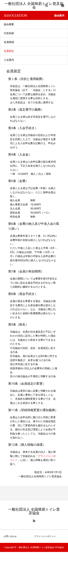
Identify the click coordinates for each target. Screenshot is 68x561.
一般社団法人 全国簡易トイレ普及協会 (34, 5)
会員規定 (9, 51)
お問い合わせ (10, 536)
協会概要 (9, 24)
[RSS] (34, 520)
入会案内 (9, 59)
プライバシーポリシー (45, 536)
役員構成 (9, 42)
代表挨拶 (9, 33)
